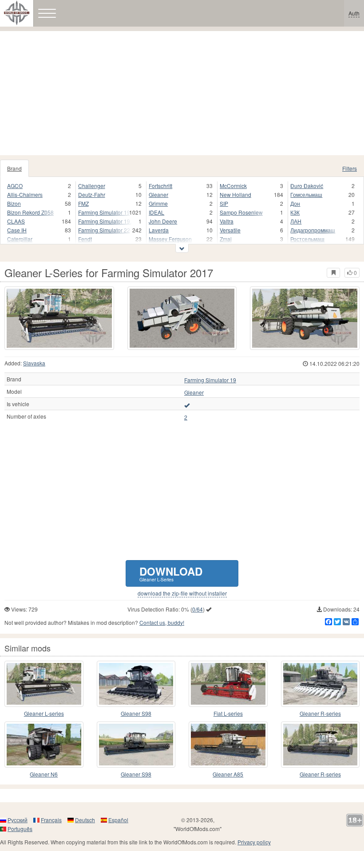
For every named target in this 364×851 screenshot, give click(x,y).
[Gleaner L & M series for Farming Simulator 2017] (43, 684)
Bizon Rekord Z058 (30, 212)
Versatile (230, 230)
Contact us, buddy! (161, 622)
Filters (349, 168)
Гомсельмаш (306, 194)
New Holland (235, 194)
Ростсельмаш (307, 239)
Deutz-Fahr (91, 194)
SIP (224, 203)
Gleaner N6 (44, 774)
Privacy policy (254, 842)
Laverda (159, 230)
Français (51, 820)
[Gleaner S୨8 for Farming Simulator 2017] (136, 745)
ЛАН (295, 221)
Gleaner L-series (44, 713)
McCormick (233, 185)
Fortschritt (160, 185)
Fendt (85, 239)
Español (118, 820)
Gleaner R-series (320, 713)
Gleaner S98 (136, 713)
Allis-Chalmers (25, 194)
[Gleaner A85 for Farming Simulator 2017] (228, 745)
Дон (295, 203)
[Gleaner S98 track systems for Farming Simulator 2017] (136, 684)
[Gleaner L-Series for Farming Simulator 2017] (59, 318)
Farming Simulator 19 (104, 212)
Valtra (226, 221)
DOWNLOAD (170, 573)
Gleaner (158, 194)
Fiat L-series (228, 713)
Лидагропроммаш (312, 230)
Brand (14, 168)
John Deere (163, 221)
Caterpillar (19, 239)
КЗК (295, 212)
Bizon (14, 203)
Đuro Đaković (306, 185)
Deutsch (85, 820)
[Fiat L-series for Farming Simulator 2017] (228, 684)
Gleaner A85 (228, 774)
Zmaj (226, 239)
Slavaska (34, 363)
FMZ (83, 203)
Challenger (91, 185)
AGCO (15, 185)
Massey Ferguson (170, 239)
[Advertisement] (182, 93)
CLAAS (16, 221)
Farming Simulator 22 (104, 230)
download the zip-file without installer (182, 593)
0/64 (197, 609)
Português (20, 828)
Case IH (17, 230)
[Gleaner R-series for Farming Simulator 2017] (320, 684)
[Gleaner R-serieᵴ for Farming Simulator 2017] (320, 745)
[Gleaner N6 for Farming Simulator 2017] (43, 745)
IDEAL (156, 212)
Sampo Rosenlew (241, 212)
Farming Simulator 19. (104, 221)
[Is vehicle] (187, 405)
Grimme (158, 203)
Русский (18, 820)
